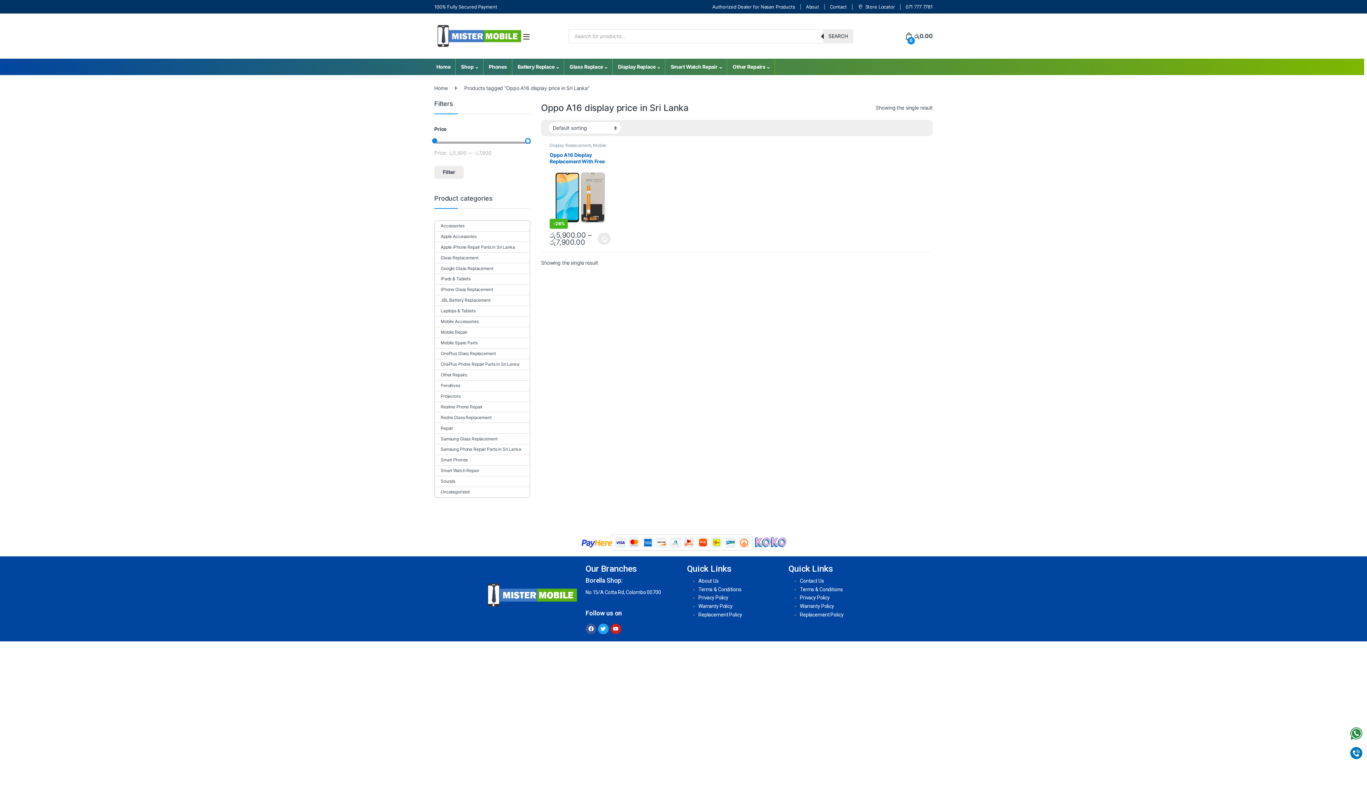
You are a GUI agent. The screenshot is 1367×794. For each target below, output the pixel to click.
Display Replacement (570, 145)
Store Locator (880, 7)
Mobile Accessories (459, 321)
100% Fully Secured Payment (465, 7)
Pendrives (450, 385)
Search (838, 36)
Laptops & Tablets (458, 310)
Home (443, 67)
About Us (708, 581)
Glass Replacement (459, 257)
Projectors (451, 396)
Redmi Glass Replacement (466, 417)
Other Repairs (749, 67)
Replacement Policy (720, 615)
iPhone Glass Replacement (467, 289)
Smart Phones (454, 459)
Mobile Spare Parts (459, 342)
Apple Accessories (459, 236)
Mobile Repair (454, 332)
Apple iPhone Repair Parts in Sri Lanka (478, 247)
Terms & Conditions (719, 589)
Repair (447, 428)
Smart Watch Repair (694, 67)
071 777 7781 (919, 7)
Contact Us (812, 581)
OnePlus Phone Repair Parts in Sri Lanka (480, 364)
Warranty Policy (715, 606)
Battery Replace (536, 67)
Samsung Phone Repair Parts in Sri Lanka (481, 449)
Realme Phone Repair (461, 406)
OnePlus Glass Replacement (468, 353)
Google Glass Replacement (467, 268)
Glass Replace (586, 67)
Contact (838, 7)
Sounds (448, 481)
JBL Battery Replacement (466, 300)
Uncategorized (455, 491)
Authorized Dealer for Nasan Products (753, 7)
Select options (602, 239)
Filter (449, 172)
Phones (498, 67)
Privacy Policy (713, 597)
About (812, 7)
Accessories (452, 225)
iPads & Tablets (456, 278)
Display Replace (637, 67)
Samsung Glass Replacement (469, 438)
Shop (467, 67)
